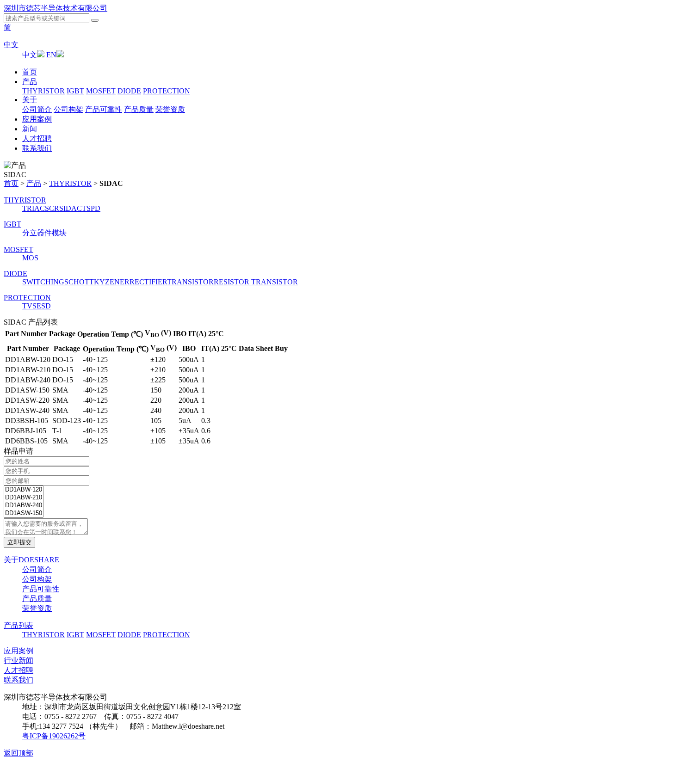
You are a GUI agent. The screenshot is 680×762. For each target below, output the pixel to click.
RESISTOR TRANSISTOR (256, 282)
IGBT (75, 91)
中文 (11, 45)
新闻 (29, 129)
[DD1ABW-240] (23, 506)
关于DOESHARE (31, 560)
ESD (44, 306)
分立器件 (37, 233)
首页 (29, 72)
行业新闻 (18, 660)
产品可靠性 (103, 109)
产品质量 (139, 109)
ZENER (117, 282)
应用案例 (37, 119)
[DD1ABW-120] (23, 490)
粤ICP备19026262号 (54, 736)
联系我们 (37, 148)
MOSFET (101, 91)
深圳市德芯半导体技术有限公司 (55, 8)
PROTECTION (166, 91)
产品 (29, 82)
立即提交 (19, 542)
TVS (29, 306)
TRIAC (33, 208)
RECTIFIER (148, 282)
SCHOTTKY (84, 282)
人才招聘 (37, 138)
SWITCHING (43, 282)
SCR (52, 208)
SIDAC (70, 208)
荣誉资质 (170, 109)
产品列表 (18, 625)
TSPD (91, 208)
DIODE (129, 91)
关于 (29, 100)
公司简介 (37, 109)
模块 (59, 233)
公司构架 (68, 109)
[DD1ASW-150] (23, 513)
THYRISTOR (43, 91)
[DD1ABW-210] (23, 498)
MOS (30, 258)
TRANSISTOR (190, 282)
